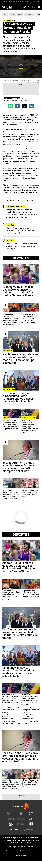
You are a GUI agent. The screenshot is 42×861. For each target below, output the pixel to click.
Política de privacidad (25, 847)
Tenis (5, 14)
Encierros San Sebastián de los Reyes (16, 1)
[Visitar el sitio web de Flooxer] (28, 829)
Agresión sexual (15, 207)
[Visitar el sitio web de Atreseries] (31, 819)
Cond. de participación (28, 851)
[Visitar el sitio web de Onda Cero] (11, 824)
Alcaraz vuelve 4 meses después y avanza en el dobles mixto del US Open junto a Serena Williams (19, 291)
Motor (20, 14)
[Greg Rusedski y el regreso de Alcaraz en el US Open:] (12, 414)
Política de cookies (12, 851)
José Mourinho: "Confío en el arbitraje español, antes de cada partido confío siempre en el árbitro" (19, 466)
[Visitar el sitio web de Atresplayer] (16, 829)
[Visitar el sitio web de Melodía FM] (31, 824)
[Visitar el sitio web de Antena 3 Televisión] (11, 813)
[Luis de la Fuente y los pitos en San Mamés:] (30, 483)
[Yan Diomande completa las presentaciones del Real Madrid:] (21, 341)
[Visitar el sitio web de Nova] (11, 819)
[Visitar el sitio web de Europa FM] (21, 824)
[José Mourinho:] (21, 450)
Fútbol (12, 14)
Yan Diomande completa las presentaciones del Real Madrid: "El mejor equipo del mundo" (20, 358)
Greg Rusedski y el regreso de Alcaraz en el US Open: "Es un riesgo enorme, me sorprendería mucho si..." (11, 426)
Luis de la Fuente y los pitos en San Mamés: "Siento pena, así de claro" (29, 493)
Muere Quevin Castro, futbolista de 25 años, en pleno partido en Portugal (21, 246)
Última (26, 7)
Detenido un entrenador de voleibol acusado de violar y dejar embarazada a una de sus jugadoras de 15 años (21, 213)
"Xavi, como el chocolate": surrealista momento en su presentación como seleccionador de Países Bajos (11, 319)
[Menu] (39, 7)
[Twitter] (22, 98)
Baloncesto (29, 14)
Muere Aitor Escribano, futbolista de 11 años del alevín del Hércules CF (21, 230)
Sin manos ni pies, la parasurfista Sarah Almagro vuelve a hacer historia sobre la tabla (18, 397)
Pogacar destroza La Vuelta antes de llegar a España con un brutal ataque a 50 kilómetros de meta (29, 318)
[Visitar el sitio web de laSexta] (21, 813)
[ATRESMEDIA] (21, 806)
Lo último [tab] (28, 200)
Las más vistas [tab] (11, 200)
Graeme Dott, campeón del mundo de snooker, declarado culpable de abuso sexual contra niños (11, 494)
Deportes (21, 534)
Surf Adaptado (9, 389)
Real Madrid (8, 350)
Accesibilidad (21, 855)
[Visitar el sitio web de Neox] (31, 813)
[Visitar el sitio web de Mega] (21, 819)
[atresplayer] (33, 7)
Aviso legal (12, 847)
